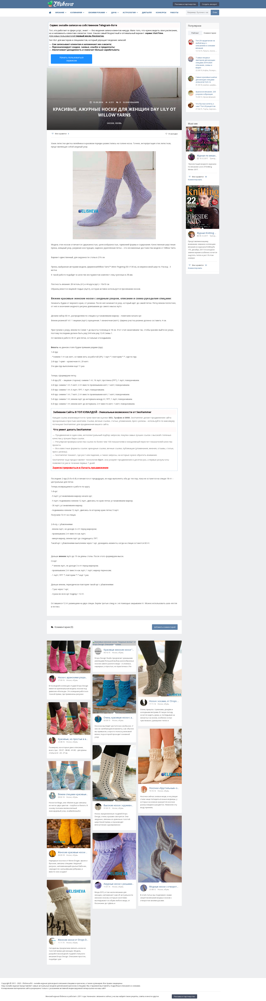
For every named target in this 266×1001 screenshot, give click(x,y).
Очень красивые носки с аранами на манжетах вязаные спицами (119, 717)
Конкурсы (161, 12)
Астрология (129, 12)
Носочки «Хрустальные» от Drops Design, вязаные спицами (164, 788)
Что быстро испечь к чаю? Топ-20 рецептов (205, 104)
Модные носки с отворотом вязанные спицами (164, 886)
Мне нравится (62, 133)
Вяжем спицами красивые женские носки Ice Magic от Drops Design (73, 794)
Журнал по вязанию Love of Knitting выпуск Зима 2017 (207, 155)
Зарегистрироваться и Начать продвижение (80, 467)
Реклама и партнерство (185, 4)
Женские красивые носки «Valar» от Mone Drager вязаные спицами (73, 852)
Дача (114, 12)
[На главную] (61, 4)
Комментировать (195, 179)
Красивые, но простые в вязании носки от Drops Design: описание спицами (73, 739)
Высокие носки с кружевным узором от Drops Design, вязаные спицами (119, 805)
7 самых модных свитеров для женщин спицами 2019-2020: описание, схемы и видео (205, 62)
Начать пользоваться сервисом (71, 59)
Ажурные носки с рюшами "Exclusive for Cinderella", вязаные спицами (119, 883)
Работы (174, 12)
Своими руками (96, 12)
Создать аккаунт (209, 4)
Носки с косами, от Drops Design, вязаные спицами (164, 701)
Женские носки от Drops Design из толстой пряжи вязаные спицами (73, 939)
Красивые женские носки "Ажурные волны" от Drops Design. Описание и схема (119, 649)
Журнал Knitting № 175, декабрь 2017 (207, 233)
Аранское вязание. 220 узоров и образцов (206, 92)
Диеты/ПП (147, 12)
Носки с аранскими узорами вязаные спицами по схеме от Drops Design (73, 677)
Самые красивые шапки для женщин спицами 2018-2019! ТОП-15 (206, 79)
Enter (215, 12)
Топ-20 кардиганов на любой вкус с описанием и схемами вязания (205, 44)
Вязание (59, 12)
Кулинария (76, 12)
